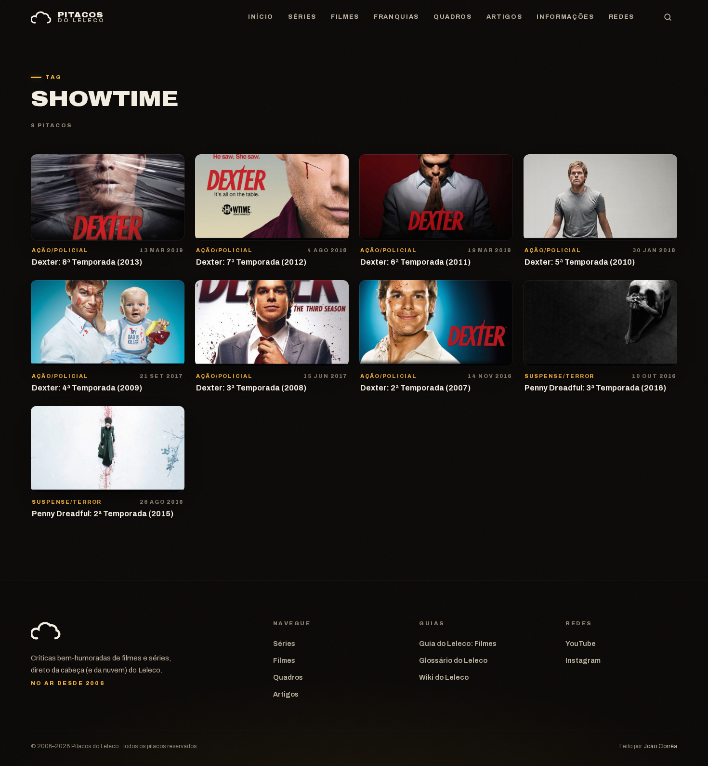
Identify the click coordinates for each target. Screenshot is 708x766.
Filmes (345, 16)
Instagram (583, 660)
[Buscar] (667, 17)
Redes (621, 16)
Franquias (396, 16)
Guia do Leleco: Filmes (458, 643)
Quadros (452, 16)
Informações (565, 16)
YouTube (580, 643)
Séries (302, 16)
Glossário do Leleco (453, 660)
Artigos (504, 16)
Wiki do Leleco (444, 677)
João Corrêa (660, 746)
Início (261, 16)
